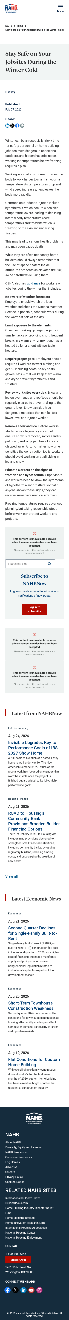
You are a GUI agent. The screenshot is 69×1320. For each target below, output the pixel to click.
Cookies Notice (14, 1182)
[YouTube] (31, 1290)
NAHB (8, 25)
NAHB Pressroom (16, 1152)
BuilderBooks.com (16, 1203)
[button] (49, 563)
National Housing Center (20, 1232)
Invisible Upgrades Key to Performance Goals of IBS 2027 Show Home (33, 748)
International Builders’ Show (22, 1198)
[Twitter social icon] (15, 1290)
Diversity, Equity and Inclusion (23, 1147)
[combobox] (24, 564)
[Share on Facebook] (17, 125)
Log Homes (12, 1162)
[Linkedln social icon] (23, 1290)
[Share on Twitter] (12, 125)
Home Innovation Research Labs (25, 1222)
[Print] (22, 125)
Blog (20, 25)
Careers (10, 1172)
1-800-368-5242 (15, 1253)
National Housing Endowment (23, 1237)
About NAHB (13, 1142)
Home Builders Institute (20, 1218)
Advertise (11, 1167)
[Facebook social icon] (8, 1290)
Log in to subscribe (34, 609)
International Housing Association (26, 1227)
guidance (33, 283)
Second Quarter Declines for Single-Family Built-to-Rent (32, 933)
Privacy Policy (14, 1177)
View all (11, 876)
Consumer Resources (18, 1157)
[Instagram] (39, 1290)
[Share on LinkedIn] (7, 125)
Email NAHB (18, 1259)
